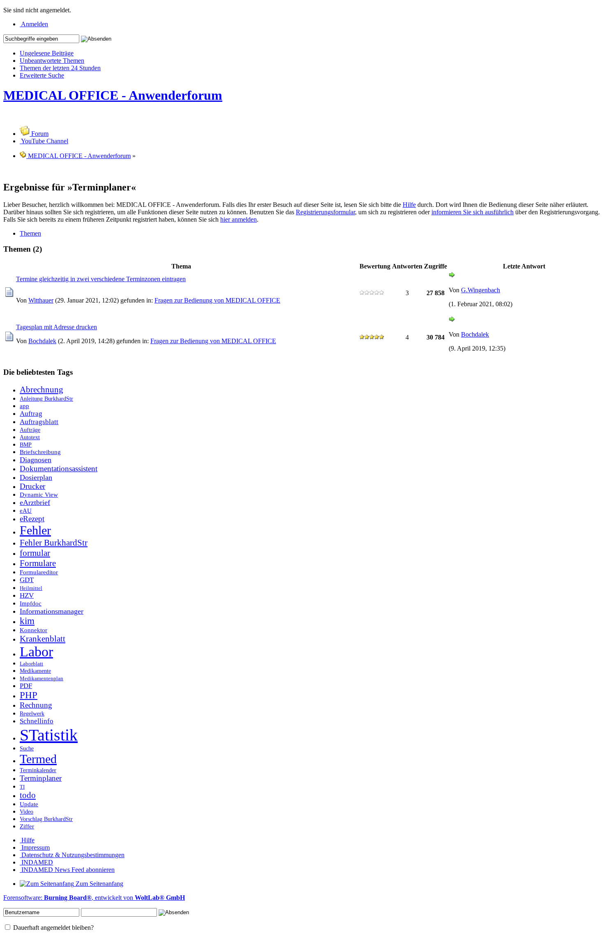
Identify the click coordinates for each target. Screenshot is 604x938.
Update (29, 803)
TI (22, 787)
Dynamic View (39, 494)
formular (35, 553)
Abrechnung (41, 389)
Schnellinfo (36, 721)
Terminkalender (38, 770)
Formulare (38, 563)
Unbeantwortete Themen (52, 60)
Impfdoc (30, 603)
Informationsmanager (51, 611)
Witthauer (40, 300)
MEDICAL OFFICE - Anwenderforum (112, 95)
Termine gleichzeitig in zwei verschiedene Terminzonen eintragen (101, 278)
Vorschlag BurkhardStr (46, 819)
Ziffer (27, 826)
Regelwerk (32, 713)
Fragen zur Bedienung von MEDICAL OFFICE (217, 300)
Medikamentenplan (41, 678)
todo (28, 795)
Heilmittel (31, 588)
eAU (26, 510)
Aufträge (30, 430)
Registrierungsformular (325, 212)
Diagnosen (35, 460)
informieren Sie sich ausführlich (472, 212)
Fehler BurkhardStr (54, 543)
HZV (27, 595)
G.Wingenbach (480, 290)
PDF (26, 686)
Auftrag (31, 413)
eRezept (32, 518)
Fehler (35, 530)
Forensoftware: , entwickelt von (94, 897)
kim (27, 621)
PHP (28, 695)
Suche (27, 748)
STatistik (49, 735)
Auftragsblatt (39, 422)
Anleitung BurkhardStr (46, 398)
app (24, 405)
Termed (38, 759)
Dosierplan (36, 477)
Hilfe (409, 204)
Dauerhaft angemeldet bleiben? (53, 927)
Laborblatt (31, 664)
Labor (36, 651)
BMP (26, 444)
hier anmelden (238, 219)
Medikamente (35, 670)
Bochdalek (42, 340)
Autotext (30, 437)
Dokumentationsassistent (58, 468)
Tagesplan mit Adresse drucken (56, 326)
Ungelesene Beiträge (47, 53)
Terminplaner (41, 778)
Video (26, 811)
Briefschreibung (40, 451)
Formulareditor (39, 572)
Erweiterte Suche (42, 75)
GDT (27, 580)
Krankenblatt (42, 639)
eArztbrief (35, 502)
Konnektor (33, 629)
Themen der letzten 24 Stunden (60, 67)
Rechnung (36, 705)
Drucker (32, 486)
